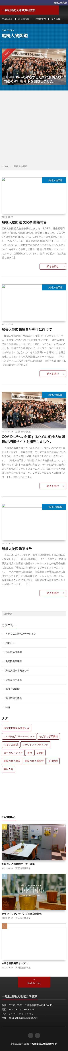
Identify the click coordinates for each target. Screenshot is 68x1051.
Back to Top (34, 982)
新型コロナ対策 (23, 431)
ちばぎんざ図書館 (48, 736)
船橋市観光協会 (13, 698)
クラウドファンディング (35, 744)
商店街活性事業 (13, 652)
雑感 (7, 707)
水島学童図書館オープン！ (16, 963)
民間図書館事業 (13, 661)
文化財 (40, 752)
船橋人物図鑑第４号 (17, 549)
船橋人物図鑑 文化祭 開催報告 (24, 222)
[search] (63, 613)
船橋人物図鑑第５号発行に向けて (27, 329)
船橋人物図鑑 (55, 180)
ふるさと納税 (11, 744)
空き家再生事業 (13, 679)
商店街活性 (23, 19)
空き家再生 (7, 19)
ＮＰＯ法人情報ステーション (20, 633)
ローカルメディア (13, 752)
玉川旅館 (53, 760)
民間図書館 (40, 19)
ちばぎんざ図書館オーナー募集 (18, 863)
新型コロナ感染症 (34, 760)
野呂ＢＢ (8, 769)
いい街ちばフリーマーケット (19, 736)
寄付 (29, 752)
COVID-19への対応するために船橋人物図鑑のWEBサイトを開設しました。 (33, 439)
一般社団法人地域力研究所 (43, 1043)
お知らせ (10, 642)
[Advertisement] (34, 128)
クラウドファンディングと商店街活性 (22, 913)
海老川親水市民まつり (17, 670)
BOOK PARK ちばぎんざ (16, 728)
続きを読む (53, 266)
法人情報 (55, 19)
